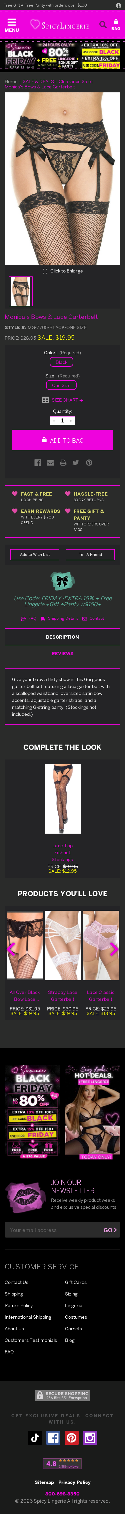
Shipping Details (62, 618)
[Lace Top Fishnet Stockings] (63, 799)
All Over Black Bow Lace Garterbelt (25, 995)
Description (62, 637)
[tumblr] (35, 1438)
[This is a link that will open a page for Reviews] (62, 1463)
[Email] (50, 462)
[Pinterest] (89, 462)
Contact (96, 618)
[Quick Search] (103, 24)
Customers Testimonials (31, 1340)
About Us (14, 1328)
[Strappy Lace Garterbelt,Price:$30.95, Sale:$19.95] (63, 945)
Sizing (71, 1293)
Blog (70, 1340)
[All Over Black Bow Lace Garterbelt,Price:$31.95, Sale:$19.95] (25, 945)
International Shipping (28, 1317)
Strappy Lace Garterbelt (62, 995)
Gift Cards (76, 1282)
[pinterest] (72, 1438)
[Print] (63, 462)
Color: (62, 352)
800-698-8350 (62, 1493)
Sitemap (44, 1482)
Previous (11, 949)
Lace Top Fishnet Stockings (62, 852)
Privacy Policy (74, 1482)
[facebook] (53, 1438)
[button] (12, 24)
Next (114, 949)
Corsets (73, 1328)
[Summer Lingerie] (93, 1111)
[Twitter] (75, 462)
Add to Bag (66, 440)
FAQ (31, 618)
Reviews (63, 653)
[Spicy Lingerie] (59, 24)
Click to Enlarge (66, 270)
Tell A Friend (90, 554)
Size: (62, 375)
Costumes (76, 1317)
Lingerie (73, 1305)
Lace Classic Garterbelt (100, 995)
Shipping (14, 1293)
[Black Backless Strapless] (32, 1111)
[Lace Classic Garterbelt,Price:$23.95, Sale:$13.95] (101, 945)
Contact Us (16, 1282)
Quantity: (62, 411)
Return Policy (19, 1305)
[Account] (118, 5)
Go (108, 1230)
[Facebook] (37, 462)
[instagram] (90, 1438)
